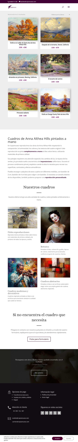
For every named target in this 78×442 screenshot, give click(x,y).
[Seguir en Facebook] (42, 413)
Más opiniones (39, 373)
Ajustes (68, 438)
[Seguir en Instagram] (46, 413)
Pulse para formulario (39, 339)
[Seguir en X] (55, 413)
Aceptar (57, 438)
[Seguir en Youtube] (59, 413)
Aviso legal (45, 397)
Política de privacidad (49, 395)
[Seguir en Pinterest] (51, 413)
